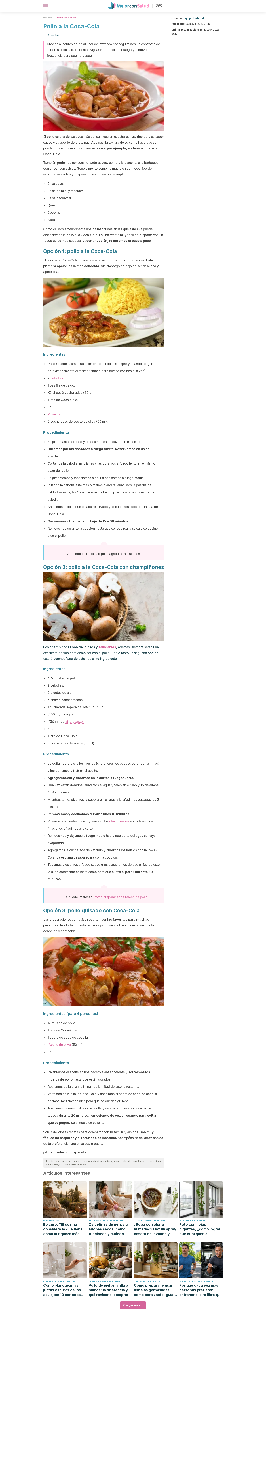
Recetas (47, 17)
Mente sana (51, 1220)
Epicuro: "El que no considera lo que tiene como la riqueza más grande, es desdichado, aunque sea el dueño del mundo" (64, 1229)
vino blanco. (74, 721)
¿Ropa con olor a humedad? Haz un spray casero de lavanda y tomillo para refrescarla (155, 1229)
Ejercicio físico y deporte (196, 1281)
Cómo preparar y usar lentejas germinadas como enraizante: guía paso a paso (153, 1290)
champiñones (119, 821)
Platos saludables (66, 17)
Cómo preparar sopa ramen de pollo (120, 897)
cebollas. (57, 378)
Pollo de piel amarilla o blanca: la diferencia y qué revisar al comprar (108, 1290)
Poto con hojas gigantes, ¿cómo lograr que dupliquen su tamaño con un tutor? (199, 1229)
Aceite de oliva (59, 1045)
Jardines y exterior (192, 1220)
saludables (107, 647)
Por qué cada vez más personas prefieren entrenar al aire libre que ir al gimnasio (200, 1290)
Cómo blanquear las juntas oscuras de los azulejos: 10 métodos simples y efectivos (62, 1290)
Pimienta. (54, 414)
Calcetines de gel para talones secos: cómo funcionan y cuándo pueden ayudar (108, 1229)
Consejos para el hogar (149, 1220)
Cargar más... (133, 1305)
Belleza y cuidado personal (107, 1220)
